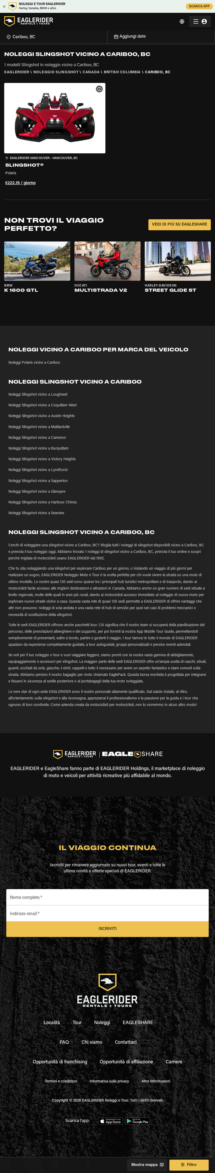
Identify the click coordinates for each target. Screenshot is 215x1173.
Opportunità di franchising (60, 1062)
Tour (77, 1023)
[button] (54, 135)
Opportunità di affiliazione (126, 1062)
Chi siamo (92, 1042)
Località (52, 1023)
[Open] (107, 36)
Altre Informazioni (156, 1082)
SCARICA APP (199, 6)
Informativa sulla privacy (109, 1082)
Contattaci (126, 1042)
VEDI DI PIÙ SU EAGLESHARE (179, 225)
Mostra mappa (144, 1165)
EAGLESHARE (138, 1023)
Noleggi (102, 1023)
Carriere (174, 1062)
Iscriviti (108, 929)
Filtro (192, 1165)
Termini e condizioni (61, 1082)
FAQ (64, 1042)
